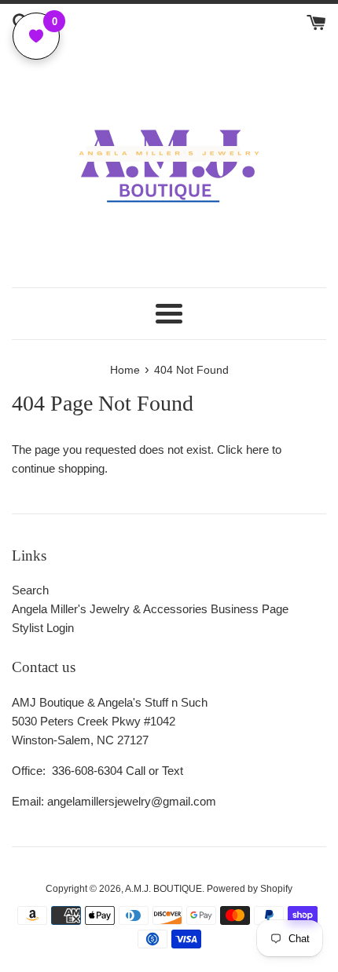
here (257, 449)
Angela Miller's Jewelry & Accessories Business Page (150, 609)
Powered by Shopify (249, 888)
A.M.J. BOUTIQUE (163, 888)
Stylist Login (43, 627)
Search (30, 590)
